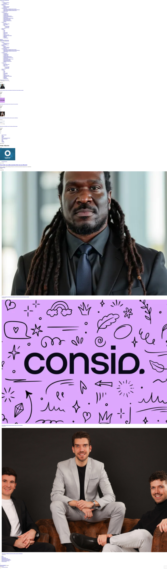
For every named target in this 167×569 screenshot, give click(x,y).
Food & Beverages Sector (7, 60)
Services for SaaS (4, 561)
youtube (3, 136)
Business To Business (6, 6)
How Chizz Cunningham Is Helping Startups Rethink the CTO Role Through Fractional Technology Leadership (11, 90)
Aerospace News (5, 14)
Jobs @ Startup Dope (6, 23)
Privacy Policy (7, 67)
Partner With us (5, 24)
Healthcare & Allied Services (7, 20)
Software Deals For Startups (5, 560)
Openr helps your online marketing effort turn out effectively (13, 164)
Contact (3, 22)
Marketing (4, 21)
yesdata (3, 141)
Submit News (3, 28)
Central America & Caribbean (7, 35)
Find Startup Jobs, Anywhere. (6, 559)
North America (5, 32)
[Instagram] (0, 564)
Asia (4, 31)
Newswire (4, 63)
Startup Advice (4, 557)
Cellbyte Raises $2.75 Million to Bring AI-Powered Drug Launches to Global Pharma (12, 553)
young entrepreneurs (4, 138)
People (3, 556)
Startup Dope (2, 566)
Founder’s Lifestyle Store (5, 4)
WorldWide (5, 37)
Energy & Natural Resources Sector (8, 18)
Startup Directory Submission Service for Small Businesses (11, 9)
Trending (3, 1)
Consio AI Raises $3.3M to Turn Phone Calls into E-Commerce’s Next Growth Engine (12, 425)
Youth (2, 137)
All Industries (5, 12)
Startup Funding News (5, 558)
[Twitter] (0, 563)
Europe (4, 74)
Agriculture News (5, 15)
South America (5, 33)
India (4, 70)
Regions (3, 29)
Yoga (2, 139)
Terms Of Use (7, 27)
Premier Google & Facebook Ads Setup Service (10, 10)
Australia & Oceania (6, 34)
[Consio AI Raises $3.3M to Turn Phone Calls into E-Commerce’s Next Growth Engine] (84, 423)
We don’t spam (7, 26)
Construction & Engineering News (8, 16)
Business (4, 5)
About (4, 25)
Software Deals (5, 11)
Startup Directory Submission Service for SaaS (9, 49)
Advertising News (5, 13)
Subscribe (1, 39)
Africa (4, 30)
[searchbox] (5, 80)
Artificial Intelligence (6, 2)
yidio (2, 140)
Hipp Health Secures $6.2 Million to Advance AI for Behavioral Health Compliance (8, 126)
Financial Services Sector (6, 59)
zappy (2, 135)
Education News (5, 17)
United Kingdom (5, 78)
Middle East (5, 36)
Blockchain (5, 3)
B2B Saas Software (6, 7)
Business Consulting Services (7, 56)
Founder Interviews (4, 161)
